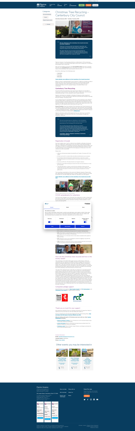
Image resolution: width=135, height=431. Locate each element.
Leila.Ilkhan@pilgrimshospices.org (66, 336)
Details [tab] (67, 207)
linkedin (94, 399)
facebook (88, 399)
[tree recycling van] (62, 185)
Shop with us (71, 389)
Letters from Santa (61, 323)
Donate (88, 5)
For (73, 5)
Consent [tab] (51, 207)
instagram (91, 399)
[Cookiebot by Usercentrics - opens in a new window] (85, 204)
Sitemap (80, 425)
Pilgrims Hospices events (47, 20)
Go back (48, 24)
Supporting (52, 5)
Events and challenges (62, 396)
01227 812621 (62, 340)
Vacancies (95, 5)
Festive (45, 17)
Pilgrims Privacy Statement (92, 425)
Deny (52, 226)
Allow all (82, 226)
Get (59, 5)
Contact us (90, 0)
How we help (63, 389)
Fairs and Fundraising (47, 14)
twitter (84, 399)
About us (70, 392)
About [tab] (83, 207)
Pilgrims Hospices (41, 5)
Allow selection (67, 226)
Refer (81, 5)
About (65, 5)
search (97, 0)
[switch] (61, 222)
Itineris (97, 427)
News (94, 0)
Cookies (84, 425)
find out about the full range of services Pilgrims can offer (73, 314)
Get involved (63, 392)
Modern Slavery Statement (92, 426)
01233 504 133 (40, 397)
